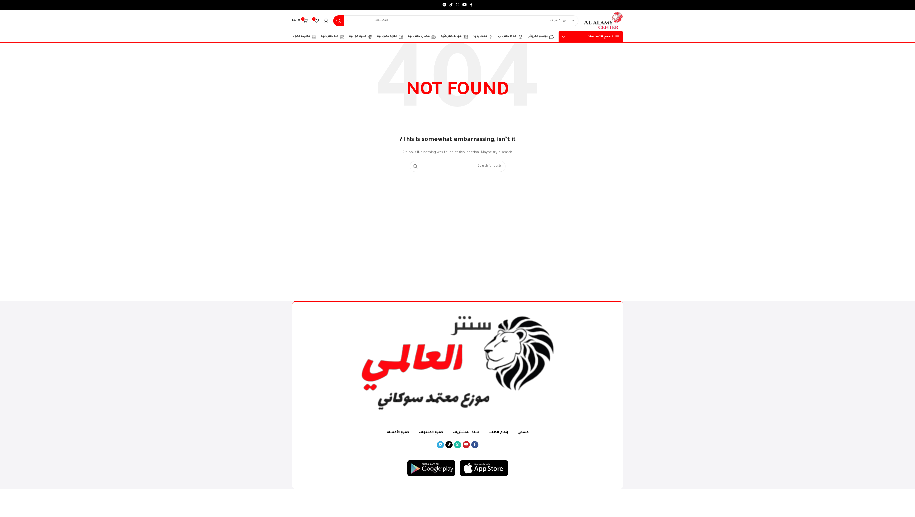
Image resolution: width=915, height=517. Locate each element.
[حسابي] (326, 21)
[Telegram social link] (444, 5)
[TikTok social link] (451, 5)
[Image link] (484, 468)
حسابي (523, 432)
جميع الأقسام (398, 432)
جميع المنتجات (431, 432)
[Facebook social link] (471, 5)
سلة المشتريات (466, 432)
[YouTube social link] (464, 5)
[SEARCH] (338, 20)
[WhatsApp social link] (458, 5)
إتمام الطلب (498, 432)
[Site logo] (603, 21)
